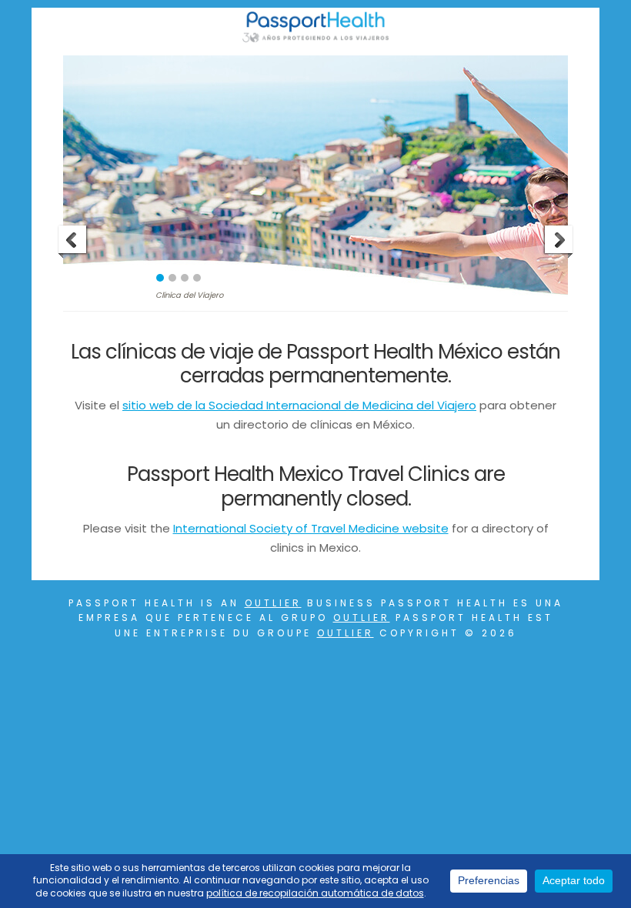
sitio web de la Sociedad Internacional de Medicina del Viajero (299, 405)
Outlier (273, 602)
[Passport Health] (315, 38)
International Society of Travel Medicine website (311, 528)
